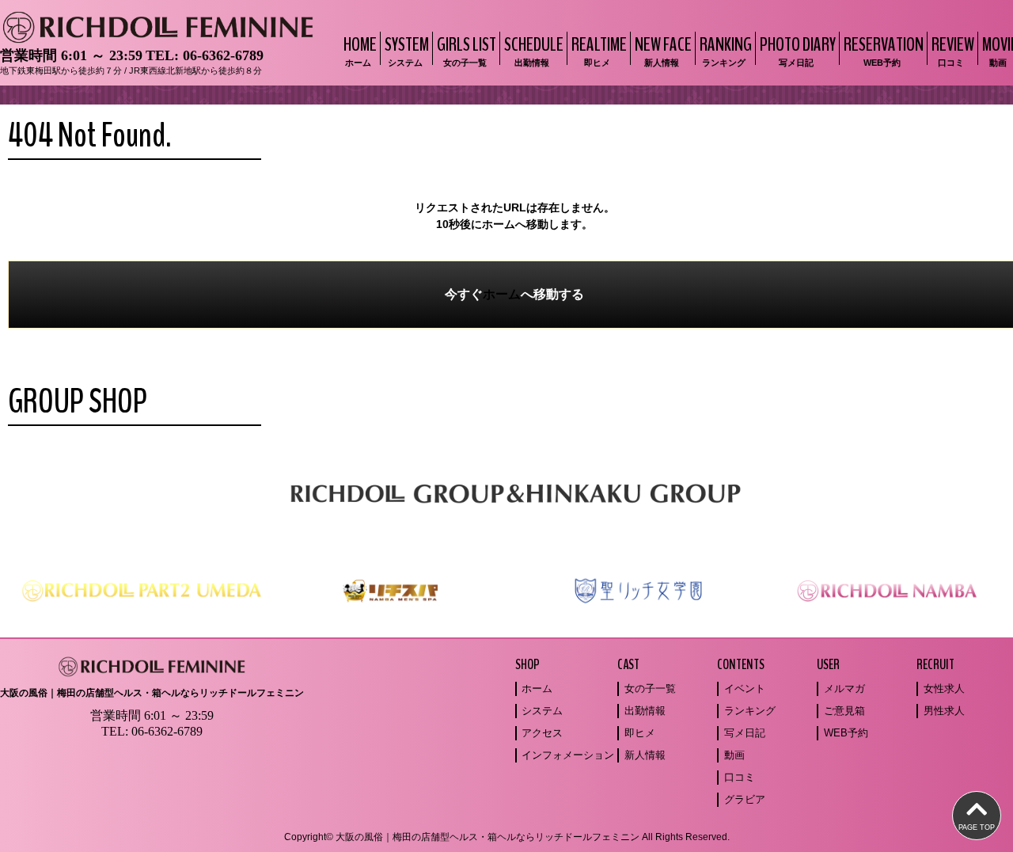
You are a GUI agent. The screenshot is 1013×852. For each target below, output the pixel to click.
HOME (360, 49)
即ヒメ (639, 733)
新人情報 (645, 755)
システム (542, 711)
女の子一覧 (650, 688)
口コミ (739, 777)
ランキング (750, 711)
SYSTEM (407, 49)
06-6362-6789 (223, 55)
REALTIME (599, 49)
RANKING (726, 49)
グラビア (744, 799)
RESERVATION (884, 49)
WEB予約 (846, 733)
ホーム (502, 294)
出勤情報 (645, 711)
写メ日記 (744, 733)
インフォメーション (568, 755)
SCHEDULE (533, 49)
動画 (734, 755)
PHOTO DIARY (798, 49)
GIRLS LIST (466, 49)
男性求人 (944, 711)
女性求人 (944, 688)
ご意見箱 (844, 711)
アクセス (542, 733)
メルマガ (844, 688)
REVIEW (952, 49)
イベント (744, 688)
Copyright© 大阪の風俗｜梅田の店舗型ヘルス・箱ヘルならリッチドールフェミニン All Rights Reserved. (507, 836)
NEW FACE (663, 49)
